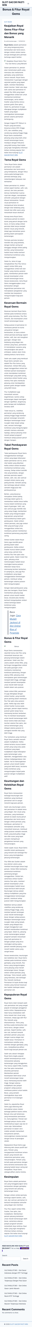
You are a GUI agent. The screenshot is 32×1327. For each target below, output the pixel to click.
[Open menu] (28, 3)
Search (4, 1255)
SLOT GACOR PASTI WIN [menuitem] (13, 1236)
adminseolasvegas (11, 41)
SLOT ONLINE (8, 22)
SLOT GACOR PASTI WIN (19, 1324)
